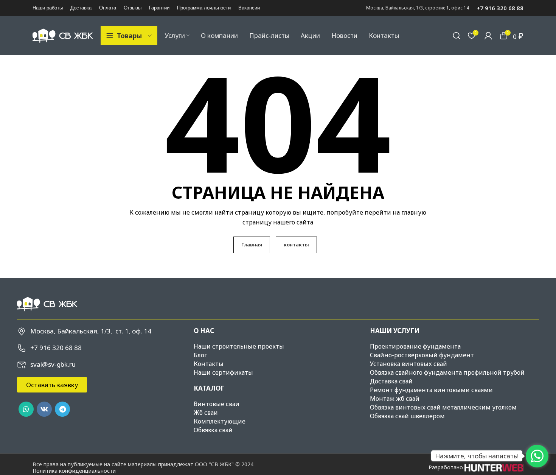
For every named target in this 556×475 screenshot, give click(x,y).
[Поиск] (456, 35)
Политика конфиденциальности (74, 470)
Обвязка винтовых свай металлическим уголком (443, 407)
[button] (52, 384)
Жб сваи (206, 412)
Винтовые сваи (216, 404)
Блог (200, 355)
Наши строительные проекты (239, 346)
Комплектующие (219, 421)
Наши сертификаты (223, 372)
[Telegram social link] (62, 409)
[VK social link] (44, 409)
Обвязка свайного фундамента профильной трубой (447, 372)
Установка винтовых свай (408, 364)
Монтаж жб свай (394, 398)
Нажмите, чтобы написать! (477, 456)
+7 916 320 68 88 (500, 8)
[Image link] (47, 303)
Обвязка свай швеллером (407, 416)
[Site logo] (63, 35)
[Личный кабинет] (488, 35)
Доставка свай (391, 381)
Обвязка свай (213, 430)
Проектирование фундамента (415, 346)
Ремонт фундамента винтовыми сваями (431, 390)
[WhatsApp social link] (26, 409)
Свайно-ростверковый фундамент (422, 355)
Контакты (209, 364)
